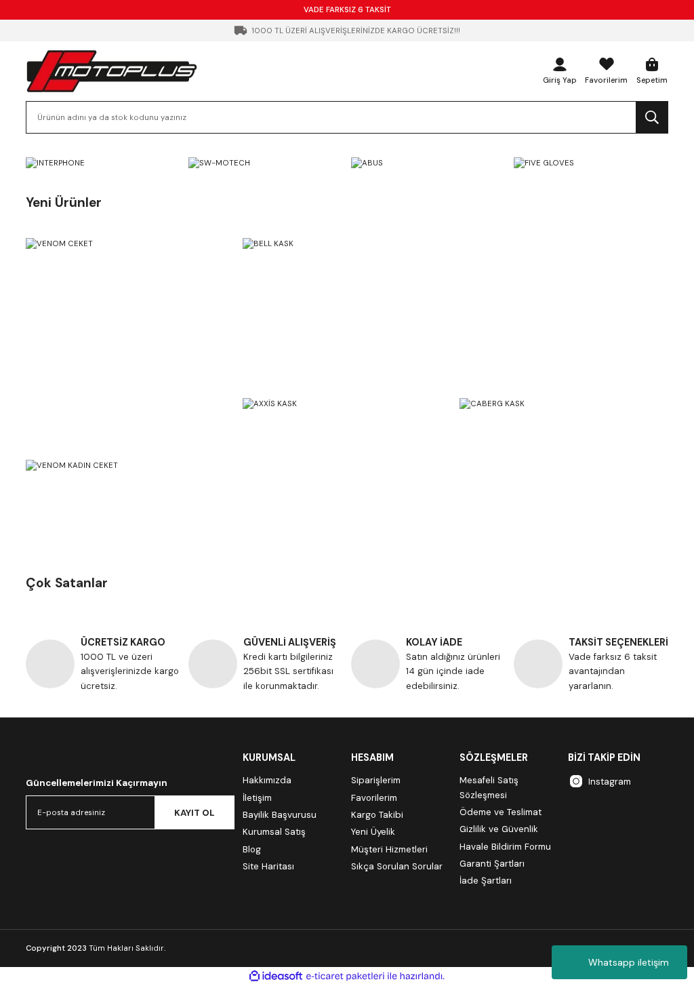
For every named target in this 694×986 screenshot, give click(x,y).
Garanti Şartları (492, 863)
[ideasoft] (276, 976)
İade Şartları (486, 880)
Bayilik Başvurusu (280, 815)
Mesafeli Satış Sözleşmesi (489, 787)
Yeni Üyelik (373, 831)
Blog (252, 849)
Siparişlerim (376, 780)
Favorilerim (374, 798)
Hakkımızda (267, 780)
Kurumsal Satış (274, 831)
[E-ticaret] (345, 976)
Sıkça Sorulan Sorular (397, 866)
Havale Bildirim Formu (505, 846)
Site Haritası (268, 866)
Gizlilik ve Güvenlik (499, 829)
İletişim (257, 798)
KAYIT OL (194, 813)
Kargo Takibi (377, 815)
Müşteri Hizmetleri (389, 849)
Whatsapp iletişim (628, 962)
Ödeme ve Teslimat (501, 812)
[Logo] (112, 71)
